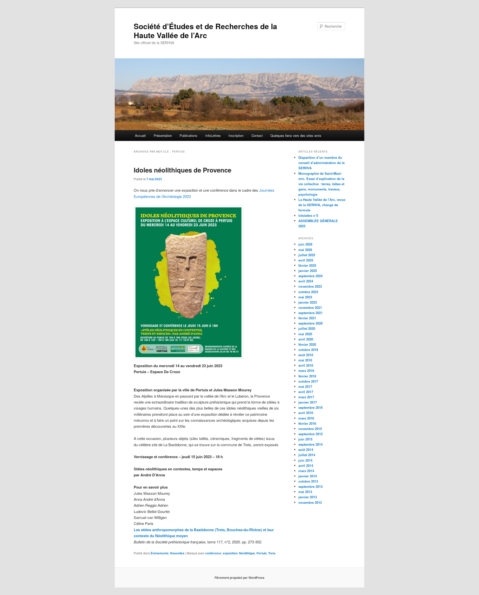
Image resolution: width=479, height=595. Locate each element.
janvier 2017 (307, 402)
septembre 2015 (310, 433)
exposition (230, 553)
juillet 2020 (306, 328)
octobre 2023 (308, 291)
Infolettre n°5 (308, 215)
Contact (257, 135)
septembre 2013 (310, 486)
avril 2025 (305, 260)
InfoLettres (213, 135)
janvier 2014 (307, 476)
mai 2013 (305, 491)
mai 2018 (305, 360)
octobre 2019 (308, 349)
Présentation (163, 135)
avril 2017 (305, 391)
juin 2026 (305, 244)
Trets (271, 553)
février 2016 (307, 423)
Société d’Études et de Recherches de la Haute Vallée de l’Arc (205, 30)
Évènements (160, 553)
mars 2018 (306, 370)
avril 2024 (305, 281)
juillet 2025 (306, 255)
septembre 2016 (310, 407)
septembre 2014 (310, 444)
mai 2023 (305, 297)
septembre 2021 (310, 312)
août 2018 (305, 354)
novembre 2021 (310, 307)
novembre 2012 (310, 502)
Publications (188, 135)
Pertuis (261, 553)
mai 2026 (305, 249)
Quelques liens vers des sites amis (295, 135)
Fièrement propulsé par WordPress (239, 577)
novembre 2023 (310, 286)
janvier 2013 (307, 497)
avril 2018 (305, 365)
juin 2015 (305, 439)
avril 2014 (305, 465)
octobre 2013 (308, 481)
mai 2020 (305, 334)
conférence (213, 553)
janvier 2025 (307, 270)
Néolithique (247, 553)
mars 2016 (306, 418)
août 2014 (305, 449)
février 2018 (307, 376)
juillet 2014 (306, 454)
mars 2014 (306, 470)
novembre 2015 (310, 428)
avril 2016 (305, 412)
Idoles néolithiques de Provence (182, 169)
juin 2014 (305, 460)
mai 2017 (305, 386)
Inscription (236, 135)
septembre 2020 (310, 323)
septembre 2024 (310, 275)
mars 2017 (306, 397)
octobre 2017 (308, 381)
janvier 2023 (307, 302)
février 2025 (307, 265)
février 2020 (307, 344)
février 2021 (307, 318)
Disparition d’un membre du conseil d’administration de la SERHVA (321, 162)
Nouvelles (177, 553)
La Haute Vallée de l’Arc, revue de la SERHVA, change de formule (321, 204)
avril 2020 (305, 339)
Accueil (140, 135)
